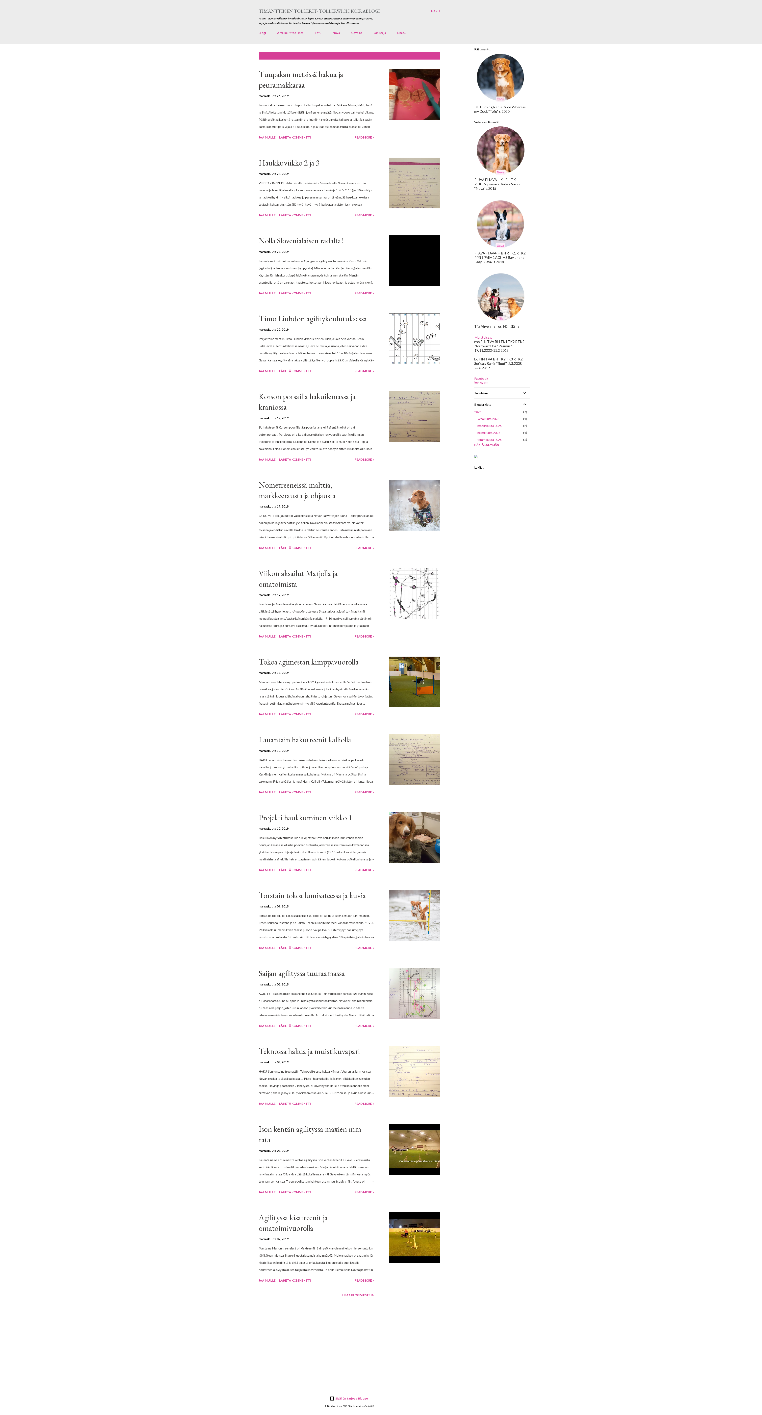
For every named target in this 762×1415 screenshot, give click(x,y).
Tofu (318, 33)
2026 (477, 412)
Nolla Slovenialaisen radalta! (301, 240)
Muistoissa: (483, 337)
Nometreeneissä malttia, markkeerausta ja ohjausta (297, 490)
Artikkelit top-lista (290, 33)
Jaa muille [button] (267, 137)
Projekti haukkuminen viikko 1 (305, 817)
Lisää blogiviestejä (358, 1295)
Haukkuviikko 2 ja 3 (289, 163)
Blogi (262, 33)
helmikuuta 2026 (488, 432)
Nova (336, 33)
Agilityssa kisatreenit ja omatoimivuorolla (293, 1222)
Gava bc (356, 33)
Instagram (481, 382)
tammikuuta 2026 (489, 439)
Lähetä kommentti (295, 137)
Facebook (481, 378)
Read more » (364, 137)
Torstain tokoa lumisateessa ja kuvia (312, 895)
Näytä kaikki (427, 56)
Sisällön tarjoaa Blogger (352, 1398)
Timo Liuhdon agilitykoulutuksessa (313, 318)
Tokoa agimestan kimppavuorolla (309, 662)
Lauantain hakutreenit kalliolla (305, 739)
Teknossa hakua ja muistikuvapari (309, 1051)
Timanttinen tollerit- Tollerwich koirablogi (319, 11)
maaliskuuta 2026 (489, 426)
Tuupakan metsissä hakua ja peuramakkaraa (301, 79)
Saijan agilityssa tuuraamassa (302, 973)
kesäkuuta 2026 (488, 419)
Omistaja (380, 33)
